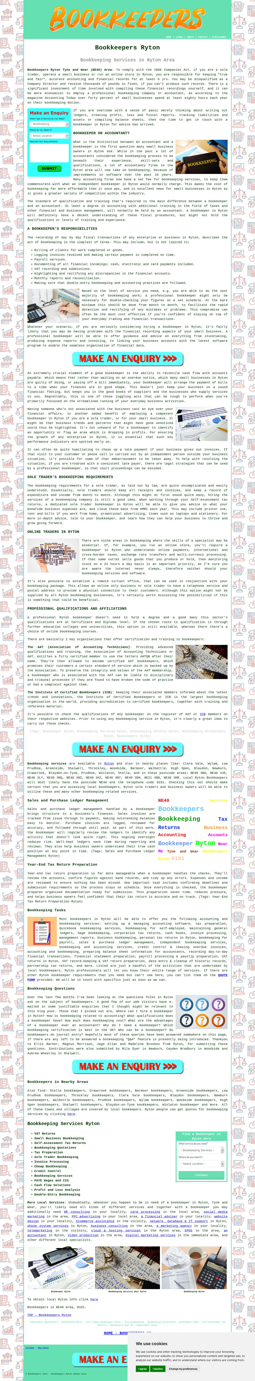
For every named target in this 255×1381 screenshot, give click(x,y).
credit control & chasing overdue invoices (182, 947)
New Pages (43, 1348)
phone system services (48, 1226)
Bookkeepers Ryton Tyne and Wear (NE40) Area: (70, 70)
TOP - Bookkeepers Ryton (49, 1315)
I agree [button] (143, 1368)
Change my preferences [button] (183, 1368)
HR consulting (77, 1212)
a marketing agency (174, 1226)
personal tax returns (159, 938)
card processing (145, 1212)
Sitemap (30, 1348)
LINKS (179, 37)
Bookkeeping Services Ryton (63, 1123)
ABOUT (190, 37)
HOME (168, 37)
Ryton (109, 763)
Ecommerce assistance (95, 1221)
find (41, 1090)
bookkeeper (189, 1104)
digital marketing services (150, 1235)
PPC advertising (86, 1216)
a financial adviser (159, 1216)
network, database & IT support (179, 1221)
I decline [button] (158, 1368)
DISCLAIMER (219, 37)
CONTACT (203, 37)
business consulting (109, 1226)
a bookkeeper (198, 1207)
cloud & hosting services (116, 1230)
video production (83, 1235)
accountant (172, 210)
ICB (203, 714)
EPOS (188, 1230)
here (71, 1114)
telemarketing (39, 1230)
